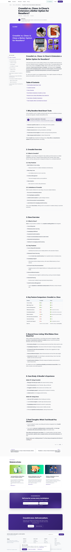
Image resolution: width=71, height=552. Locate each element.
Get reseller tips (43, 503)
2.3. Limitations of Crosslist (14, 66)
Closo (9, 1)
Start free (60, 1)
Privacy (56, 540)
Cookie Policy (41, 547)
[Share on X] (58, 444)
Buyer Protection (57, 542)
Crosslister (14, 1)
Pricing (28, 1)
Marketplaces (36, 541)
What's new (46, 542)
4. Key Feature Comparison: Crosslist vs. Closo (16, 74)
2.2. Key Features (12, 64)
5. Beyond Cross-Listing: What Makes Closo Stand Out (15, 76)
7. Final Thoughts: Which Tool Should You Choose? (16, 84)
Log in (55, 1)
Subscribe (61, 534)
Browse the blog (39, 526)
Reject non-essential (32, 549)
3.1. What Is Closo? (13, 69)
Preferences (40, 549)
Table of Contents (12, 57)
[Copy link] (62, 444)
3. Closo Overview (12, 67)
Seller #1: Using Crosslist (13, 80)
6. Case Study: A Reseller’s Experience (15, 78)
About (45, 540)
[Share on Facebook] (60, 444)
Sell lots (24, 542)
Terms (56, 541)
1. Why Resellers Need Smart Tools (15, 59)
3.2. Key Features (12, 71)
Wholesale (20, 1)
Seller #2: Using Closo (13, 82)
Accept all (24, 549)
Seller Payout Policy (58, 543)
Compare (24, 1)
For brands (45, 541)
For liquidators (49, 1)
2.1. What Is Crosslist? (13, 62)
